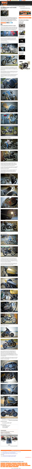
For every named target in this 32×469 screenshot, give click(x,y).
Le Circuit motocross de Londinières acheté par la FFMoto (9, 456)
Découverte (23, 463)
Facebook (19, 0)
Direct (24, 0)
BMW (1, 24)
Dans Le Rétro (19, 463)
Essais (26, 463)
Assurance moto (3, 463)
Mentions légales (16, 468)
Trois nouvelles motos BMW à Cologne (7, 422)
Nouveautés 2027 (8, 465)
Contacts (12, 468)
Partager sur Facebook (12, 22)
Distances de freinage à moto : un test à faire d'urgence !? (9, 452)
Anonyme (7, 0)
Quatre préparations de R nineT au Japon (25, 8)
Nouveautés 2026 (3, 465)
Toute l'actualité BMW (5, 427)
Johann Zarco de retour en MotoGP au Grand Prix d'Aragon (9, 455)
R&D (1, 466)
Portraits (23, 465)
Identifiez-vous (2, 433)
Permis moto (17, 465)
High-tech (19, 464)
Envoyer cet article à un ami (9, 22)
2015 (5, 22)
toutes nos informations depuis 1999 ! (17, 461)
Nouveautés (2, 22)
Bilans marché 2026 (8, 463)
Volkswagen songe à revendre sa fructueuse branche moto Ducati (10, 453)
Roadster (4, 466)
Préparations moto (27, 465)
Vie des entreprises (15, 466)
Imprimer (8, 22)
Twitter (20, 0)
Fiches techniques (3, 464)
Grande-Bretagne (10, 464)
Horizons (23, 464)
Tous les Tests (10, 466)
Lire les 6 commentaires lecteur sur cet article (7, 431)
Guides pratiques (15, 464)
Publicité (20, 468)
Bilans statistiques (14, 463)
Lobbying (26, 464)
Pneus (20, 465)
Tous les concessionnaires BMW (6, 425)
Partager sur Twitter (10, 22)
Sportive (7, 466)
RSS (23, 0)
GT (6, 464)
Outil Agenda (13, 465)
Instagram (21, 0)
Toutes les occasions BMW (5, 426)
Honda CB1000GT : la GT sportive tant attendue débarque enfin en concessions (12, 451)
